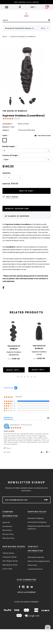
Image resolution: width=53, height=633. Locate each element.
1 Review (17, 119)
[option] (26, 69)
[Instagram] (23, 587)
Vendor (5, 130)
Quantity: (6, 173)
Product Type (8, 127)
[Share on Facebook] (3, 288)
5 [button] (31, 376)
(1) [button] (14, 401)
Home (4, 36)
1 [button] (18, 376)
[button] (8, 448)
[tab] (8, 418)
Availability (7, 124)
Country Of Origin (11, 155)
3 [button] (25, 376)
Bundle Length (9, 146)
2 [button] (21, 376)
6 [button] (35, 376)
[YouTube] (32, 587)
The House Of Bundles (14, 111)
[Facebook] (19, 587)
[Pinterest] (27, 587)
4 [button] (28, 376)
